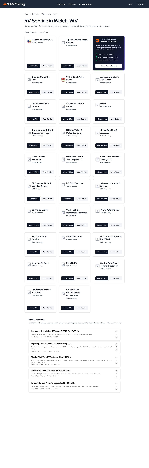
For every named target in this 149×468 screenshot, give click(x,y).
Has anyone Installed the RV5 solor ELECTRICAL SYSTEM (55, 331)
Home (26, 14)
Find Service (61, 4)
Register (141, 4)
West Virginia (46, 14)
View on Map (34, 66)
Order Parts (72, 4)
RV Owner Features (85, 4)
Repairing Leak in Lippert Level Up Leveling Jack (51, 344)
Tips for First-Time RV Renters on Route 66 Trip (51, 357)
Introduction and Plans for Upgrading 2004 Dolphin (53, 383)
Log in (130, 4)
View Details (47, 66)
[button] (109, 53)
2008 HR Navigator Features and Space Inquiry (50, 370)
